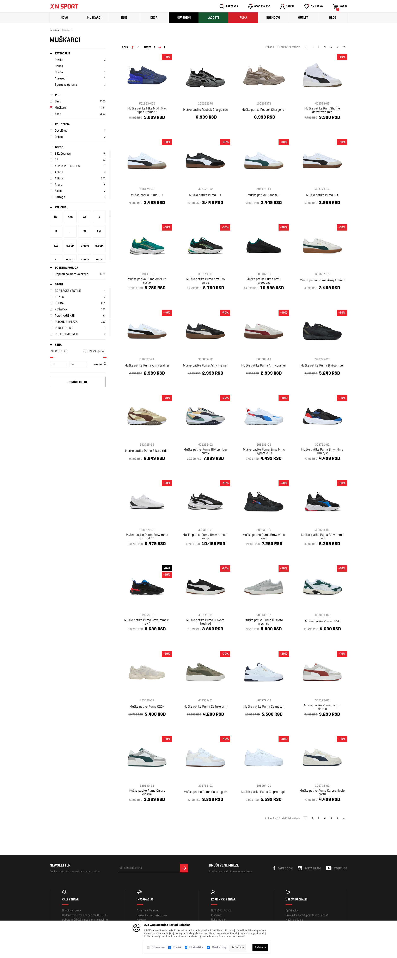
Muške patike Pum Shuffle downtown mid (322, 110)
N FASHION (184, 17)
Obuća (59, 66)
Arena (58, 184)
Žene (124, 17)
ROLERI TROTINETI (66, 334)
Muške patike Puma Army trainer (322, 280)
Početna (54, 30)
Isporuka (216, 915)
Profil (290, 6)
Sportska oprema (66, 85)
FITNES (59, 297)
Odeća (59, 72)
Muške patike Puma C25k (322, 621)
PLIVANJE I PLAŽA (66, 322)
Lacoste (213, 17)
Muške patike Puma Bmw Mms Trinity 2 (322, 451)
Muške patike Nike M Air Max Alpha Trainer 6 (146, 110)
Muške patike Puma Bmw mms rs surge (205, 536)
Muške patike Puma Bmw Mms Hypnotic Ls (264, 451)
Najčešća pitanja (221, 910)
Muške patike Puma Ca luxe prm (205, 706)
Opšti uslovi (292, 910)
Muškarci (94, 17)
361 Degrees (63, 153)
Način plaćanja (294, 919)
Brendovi (273, 17)
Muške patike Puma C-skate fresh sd (205, 621)
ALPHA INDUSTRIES (67, 166)
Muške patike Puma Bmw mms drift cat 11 (147, 536)
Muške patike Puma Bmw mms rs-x (264, 536)
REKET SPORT (64, 328)
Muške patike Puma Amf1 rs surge (147, 280)
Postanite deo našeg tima (152, 915)
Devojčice (61, 130)
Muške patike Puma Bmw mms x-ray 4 (147, 621)
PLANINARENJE (65, 315)
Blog (332, 17)
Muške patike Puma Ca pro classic (322, 706)
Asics (58, 191)
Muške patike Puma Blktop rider (322, 365)
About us (154, 910)
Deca (153, 17)
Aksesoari (61, 78)
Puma (243, 17)
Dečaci (59, 137)
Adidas (59, 178)
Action (59, 172)
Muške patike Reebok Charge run (205, 109)
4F (56, 160)
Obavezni (158, 947)
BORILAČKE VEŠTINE (68, 291)
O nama (141, 910)
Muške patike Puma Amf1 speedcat (263, 280)
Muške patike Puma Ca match (263, 706)
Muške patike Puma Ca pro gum (205, 791)
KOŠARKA (61, 309)
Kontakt (141, 920)
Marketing (219, 947)
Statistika (196, 947)
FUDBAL (60, 303)
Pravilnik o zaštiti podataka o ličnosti (307, 915)
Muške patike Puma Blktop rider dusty (205, 451)
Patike (59, 60)
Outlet (303, 17)
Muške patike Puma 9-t (322, 195)
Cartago (60, 197)
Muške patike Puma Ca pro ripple (263, 791)
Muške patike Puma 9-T (147, 195)
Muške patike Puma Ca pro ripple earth (322, 792)
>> (344, 46)
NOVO (64, 17)
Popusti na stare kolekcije (71, 274)
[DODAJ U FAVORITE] (138, 127)
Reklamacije (218, 919)
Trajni (177, 947)
